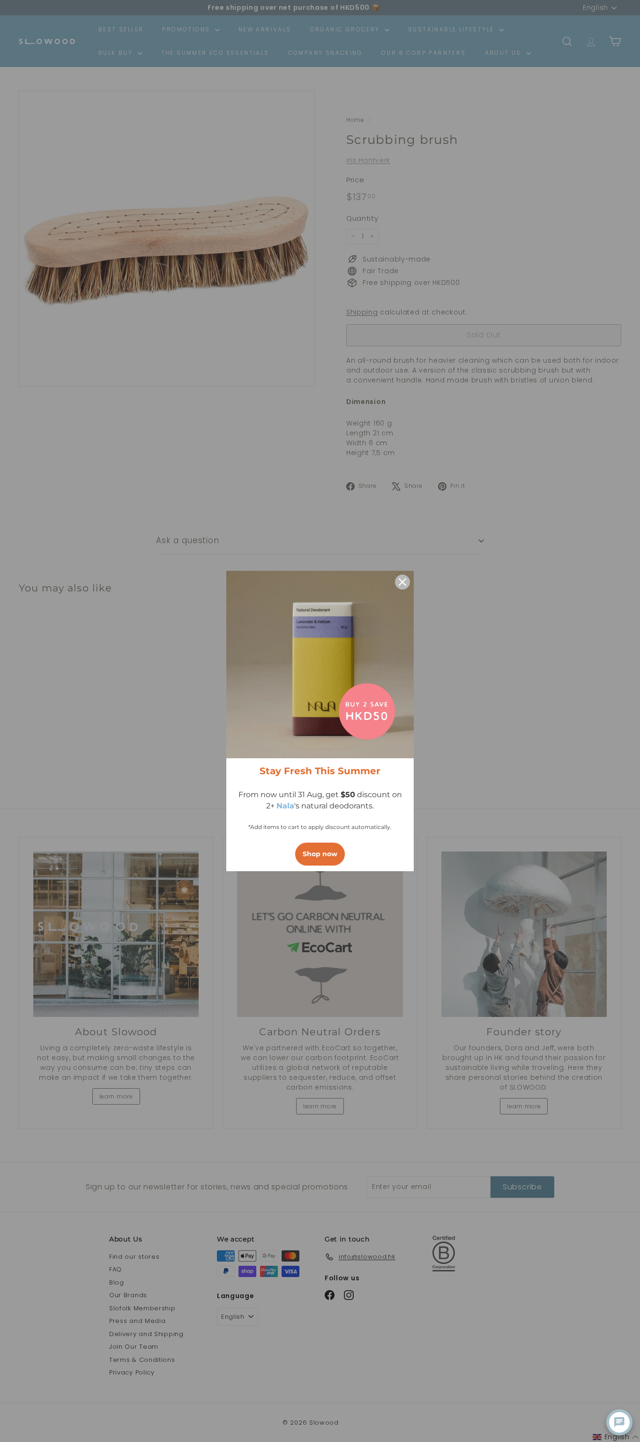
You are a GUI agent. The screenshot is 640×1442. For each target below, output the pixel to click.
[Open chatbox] (619, 1422)
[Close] (402, 582)
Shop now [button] (320, 854)
